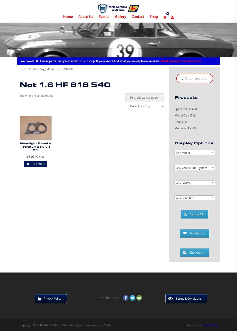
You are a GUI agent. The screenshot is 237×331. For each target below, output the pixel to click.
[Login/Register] (172, 17)
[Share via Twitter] (132, 297)
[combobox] (195, 152)
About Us (85, 16)
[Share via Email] (139, 297)
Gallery (120, 16)
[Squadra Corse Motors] (118, 8)
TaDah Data (209, 325)
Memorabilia (183, 128)
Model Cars (182, 115)
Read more (37, 163)
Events (104, 16)
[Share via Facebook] (126, 297)
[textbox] (195, 152)
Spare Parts (182, 109)
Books (179, 122)
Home (68, 16)
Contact (138, 16)
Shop (154, 16)
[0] (164, 17)
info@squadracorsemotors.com (180, 61)
